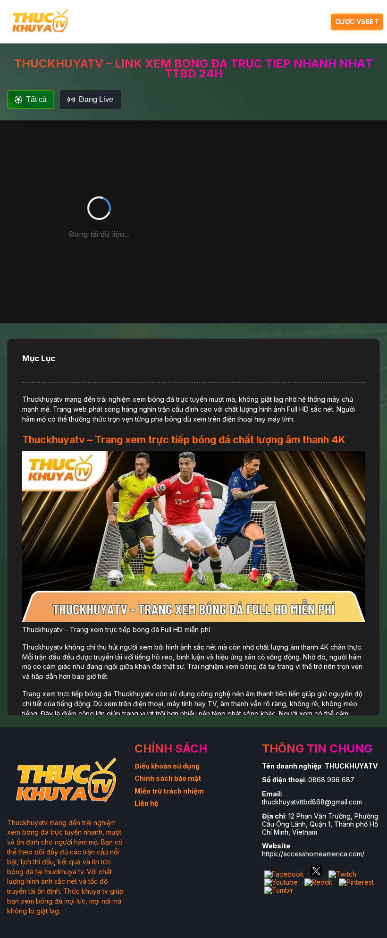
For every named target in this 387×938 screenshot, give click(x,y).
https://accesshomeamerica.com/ (313, 854)
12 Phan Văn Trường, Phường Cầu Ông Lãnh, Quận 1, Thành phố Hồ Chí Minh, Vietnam (320, 824)
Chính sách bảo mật (168, 778)
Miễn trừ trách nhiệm (169, 791)
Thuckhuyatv (42, 399)
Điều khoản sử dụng (167, 766)
